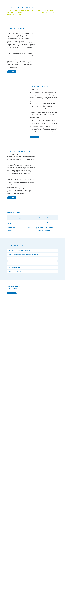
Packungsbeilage (11, 71)
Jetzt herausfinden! (12, 293)
